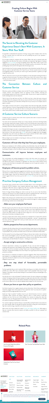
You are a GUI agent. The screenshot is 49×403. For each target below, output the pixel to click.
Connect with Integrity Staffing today (31, 308)
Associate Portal (11, 387)
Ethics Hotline (11, 389)
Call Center (27, 385)
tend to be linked (12, 62)
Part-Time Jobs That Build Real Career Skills (35, 344)
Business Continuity (20, 385)
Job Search (11, 382)
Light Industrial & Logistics (28, 380)
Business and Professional (27, 388)
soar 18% (23, 132)
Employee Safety (19, 387)
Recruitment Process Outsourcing (20, 390)
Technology (43, 384)
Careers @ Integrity (44, 391)
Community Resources (11, 392)
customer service (9, 57)
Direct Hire (19, 383)
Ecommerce (27, 383)
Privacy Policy (38, 396)
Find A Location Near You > (3, 386)
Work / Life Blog (36, 382)
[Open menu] (47, 2)
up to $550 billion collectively (30, 160)
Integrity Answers (12, 385)
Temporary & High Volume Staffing (20, 380)
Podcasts (34, 384)
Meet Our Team (44, 382)
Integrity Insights (36, 380)
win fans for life (30, 176)
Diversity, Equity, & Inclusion (44, 389)
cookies (30, 396)
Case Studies (35, 386)
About (42, 380)
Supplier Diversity (44, 386)
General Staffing (27, 390)
